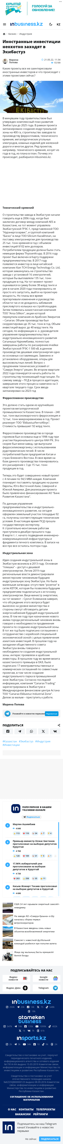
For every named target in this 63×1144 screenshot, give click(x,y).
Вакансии (23, 1114)
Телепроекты (45, 1109)
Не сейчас (31, 1138)
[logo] (27, 24)
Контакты (26, 1109)
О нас (12, 1109)
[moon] (51, 24)
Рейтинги (40, 1114)
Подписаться (49, 1138)
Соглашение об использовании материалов (31, 1098)
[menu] (4, 24)
